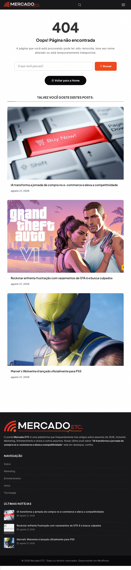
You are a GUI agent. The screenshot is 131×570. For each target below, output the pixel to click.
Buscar (107, 66)
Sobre (7, 464)
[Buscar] (79, 5)
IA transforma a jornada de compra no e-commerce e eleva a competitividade (64, 185)
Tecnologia (10, 492)
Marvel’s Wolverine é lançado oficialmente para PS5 (46, 371)
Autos (7, 485)
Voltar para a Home (66, 80)
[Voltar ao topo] (0, 568)
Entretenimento (12, 478)
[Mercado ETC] (22, 6)
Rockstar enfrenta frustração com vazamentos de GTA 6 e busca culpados (62, 278)
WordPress (103, 560)
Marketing (9, 471)
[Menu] (123, 5)
